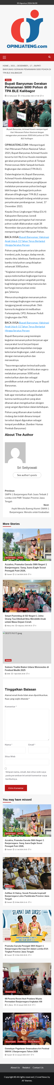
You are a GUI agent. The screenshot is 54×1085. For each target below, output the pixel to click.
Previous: (26, 496)
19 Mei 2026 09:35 (21, 955)
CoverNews (41, 1077)
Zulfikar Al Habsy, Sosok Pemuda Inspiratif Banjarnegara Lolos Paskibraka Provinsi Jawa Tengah (27, 896)
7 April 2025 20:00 (19, 674)
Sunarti (9, 574)
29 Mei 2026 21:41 (21, 902)
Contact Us (38, 1067)
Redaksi (26, 1067)
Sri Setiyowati (12, 96)
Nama (8, 744)
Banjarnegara (10, 557)
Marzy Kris (10, 625)
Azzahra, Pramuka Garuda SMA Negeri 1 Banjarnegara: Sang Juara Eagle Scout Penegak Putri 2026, (26, 567)
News (15, 609)
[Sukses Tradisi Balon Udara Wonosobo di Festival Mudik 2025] (27, 647)
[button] (5, 56)
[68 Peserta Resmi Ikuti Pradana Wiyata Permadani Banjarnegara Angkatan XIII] (27, 979)
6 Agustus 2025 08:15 (25, 625)
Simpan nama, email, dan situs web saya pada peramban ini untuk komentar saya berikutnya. (26, 775)
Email (31, 744)
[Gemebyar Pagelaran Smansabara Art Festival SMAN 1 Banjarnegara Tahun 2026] (27, 1029)
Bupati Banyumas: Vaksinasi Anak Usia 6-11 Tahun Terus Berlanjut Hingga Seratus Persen (27, 241)
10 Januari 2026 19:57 (22, 1055)
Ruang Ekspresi (34, 1041)
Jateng (8, 80)
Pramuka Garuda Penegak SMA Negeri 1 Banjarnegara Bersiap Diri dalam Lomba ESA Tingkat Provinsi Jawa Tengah (26, 949)
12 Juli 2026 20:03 (21, 574)
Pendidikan (23, 609)
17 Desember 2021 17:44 (29, 96)
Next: (29, 508)
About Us (15, 1067)
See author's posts (27, 475)
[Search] (49, 57)
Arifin (8, 674)
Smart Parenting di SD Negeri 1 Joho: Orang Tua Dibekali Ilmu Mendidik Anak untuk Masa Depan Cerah (25, 619)
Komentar (11, 706)
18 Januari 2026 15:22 (23, 1005)
